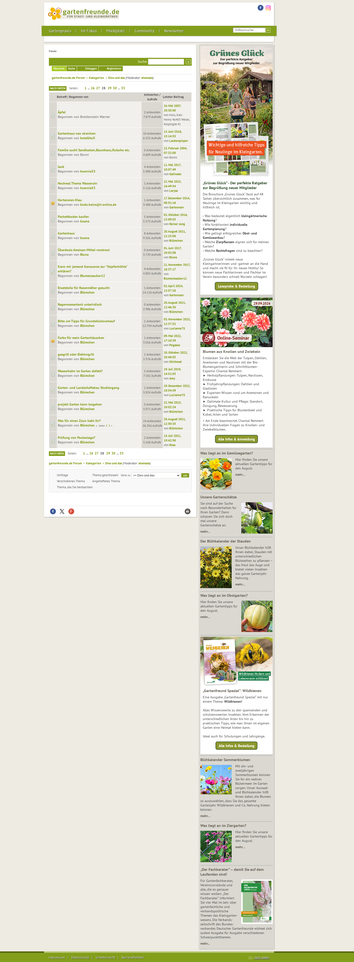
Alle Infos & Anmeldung (236, 439)
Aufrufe (152, 99)
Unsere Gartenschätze (218, 497)
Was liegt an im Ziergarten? (223, 825)
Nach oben (57, 453)
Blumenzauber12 (92, 276)
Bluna (84, 254)
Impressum (57, 957)
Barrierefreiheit (133, 957)
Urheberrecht (105, 957)
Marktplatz (115, 31)
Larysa (173, 190)
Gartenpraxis (60, 31)
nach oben (261, 957)
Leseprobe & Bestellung (236, 286)
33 (123, 88)
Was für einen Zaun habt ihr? (79, 421)
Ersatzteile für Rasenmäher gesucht (84, 288)
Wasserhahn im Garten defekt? (80, 371)
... (89, 88)
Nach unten (57, 88)
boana (84, 221)
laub (61, 167)
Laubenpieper (178, 141)
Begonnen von (78, 97)
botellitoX (87, 138)
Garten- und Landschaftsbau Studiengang (88, 387)
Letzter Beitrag (173, 97)
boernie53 (87, 171)
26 (93, 88)
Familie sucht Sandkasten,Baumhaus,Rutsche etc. (94, 150)
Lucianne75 (177, 328)
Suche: (142, 61)
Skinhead (175, 362)
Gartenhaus (66, 233)
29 (109, 88)
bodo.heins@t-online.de (98, 204)
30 (115, 88)
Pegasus (174, 345)
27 (98, 88)
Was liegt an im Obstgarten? (224, 595)
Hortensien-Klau (70, 200)
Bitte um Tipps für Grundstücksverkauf (86, 321)
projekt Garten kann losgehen (80, 404)
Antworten (151, 94)
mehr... (205, 943)
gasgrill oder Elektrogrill (76, 354)
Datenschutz (80, 957)
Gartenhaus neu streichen (77, 133)
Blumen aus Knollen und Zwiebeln (231, 351)
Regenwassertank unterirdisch (80, 304)
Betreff (61, 97)
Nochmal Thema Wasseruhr (77, 183)
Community (145, 31)
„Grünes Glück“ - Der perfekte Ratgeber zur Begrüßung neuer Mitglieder (235, 185)
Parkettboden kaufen (73, 216)
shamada (147, 78)
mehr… (240, 474)
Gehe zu (125, 475)
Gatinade (175, 174)
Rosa (172, 445)
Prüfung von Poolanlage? (76, 437)
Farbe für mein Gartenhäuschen (81, 338)
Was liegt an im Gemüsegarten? (226, 453)
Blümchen (176, 240)
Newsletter (174, 31)
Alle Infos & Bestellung (236, 745)
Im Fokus (89, 31)
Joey (172, 378)
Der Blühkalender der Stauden (225, 541)
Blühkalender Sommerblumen (225, 759)
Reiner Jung (177, 224)
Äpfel (62, 112)
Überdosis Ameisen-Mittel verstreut (84, 250)
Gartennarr (176, 207)
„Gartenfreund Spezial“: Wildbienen (232, 690)
